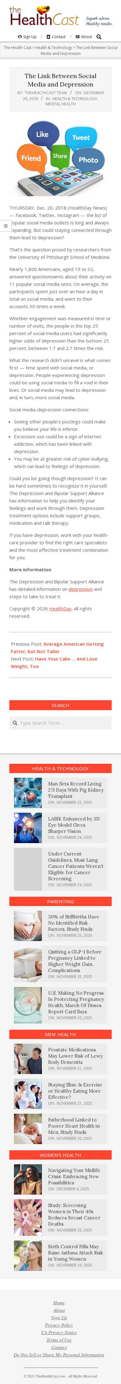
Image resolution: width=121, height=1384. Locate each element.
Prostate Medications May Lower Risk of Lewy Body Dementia (75, 1056)
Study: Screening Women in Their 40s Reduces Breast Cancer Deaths (74, 1214)
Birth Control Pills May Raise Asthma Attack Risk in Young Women (75, 1253)
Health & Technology (74, 98)
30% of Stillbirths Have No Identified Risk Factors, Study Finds (73, 923)
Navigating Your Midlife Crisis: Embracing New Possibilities (74, 1176)
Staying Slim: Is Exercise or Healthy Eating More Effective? (75, 1091)
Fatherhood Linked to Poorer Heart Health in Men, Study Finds (74, 1126)
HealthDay (60, 608)
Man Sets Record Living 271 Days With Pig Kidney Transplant (76, 790)
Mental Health (61, 104)
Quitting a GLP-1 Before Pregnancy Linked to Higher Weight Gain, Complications (75, 961)
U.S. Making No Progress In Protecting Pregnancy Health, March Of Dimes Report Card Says (76, 1002)
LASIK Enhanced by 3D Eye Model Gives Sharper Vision (74, 825)
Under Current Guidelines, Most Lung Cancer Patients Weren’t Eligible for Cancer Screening (76, 866)
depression (81, 589)
